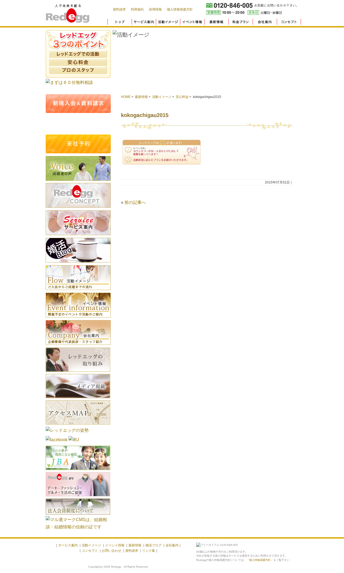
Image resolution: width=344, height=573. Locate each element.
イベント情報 (78, 305)
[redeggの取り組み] (78, 372)
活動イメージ (161, 97)
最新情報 (141, 97)
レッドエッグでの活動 (78, 54)
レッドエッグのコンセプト (78, 195)
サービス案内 (68, 545)
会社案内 (78, 332)
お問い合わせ (111, 551)
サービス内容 (78, 222)
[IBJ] (74, 439)
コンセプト (90, 551)
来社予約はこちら (78, 144)
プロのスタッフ (78, 70)
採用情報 (155, 9)
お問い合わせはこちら (78, 123)
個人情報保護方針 (180, 9)
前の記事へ (135, 202)
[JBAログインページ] (78, 470)
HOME (126, 97)
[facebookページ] (56, 439)
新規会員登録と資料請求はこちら (78, 103)
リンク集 (148, 551)
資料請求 (119, 9)
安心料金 (78, 62)
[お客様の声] (78, 181)
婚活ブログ (78, 250)
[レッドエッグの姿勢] (67, 430)
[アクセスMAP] (78, 425)
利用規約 (137, 9)
